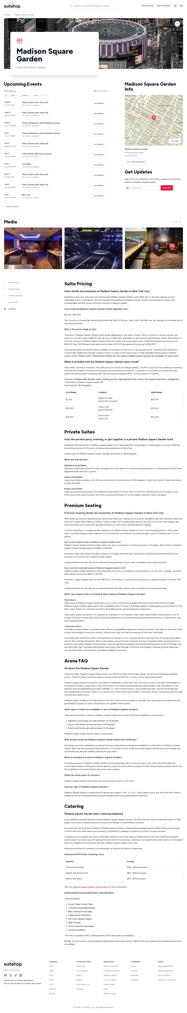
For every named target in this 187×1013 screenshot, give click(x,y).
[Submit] (71, 5)
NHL (51, 980)
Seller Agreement (166, 970)
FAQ (106, 989)
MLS (51, 984)
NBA (51, 970)
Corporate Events (112, 970)
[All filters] (6, 95)
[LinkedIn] (20, 975)
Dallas (79, 980)
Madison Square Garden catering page (90, 887)
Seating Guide (110, 975)
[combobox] (93, 5)
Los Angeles (82, 970)
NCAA (52, 993)
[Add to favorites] (177, 24)
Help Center (109, 984)
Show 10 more (12, 207)
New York (80, 966)
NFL (51, 966)
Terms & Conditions (167, 980)
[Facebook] (5, 975)
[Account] (181, 6)
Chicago (80, 989)
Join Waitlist (99, 103)
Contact (135, 980)
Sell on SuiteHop (163, 6)
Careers (134, 970)
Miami (79, 975)
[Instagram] (10, 975)
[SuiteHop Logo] (12, 6)
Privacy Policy (164, 975)
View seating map (138, 162)
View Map (175, 141)
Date (13, 95)
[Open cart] (175, 6)
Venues (7, 15)
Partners (135, 975)
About (134, 966)
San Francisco (82, 984)
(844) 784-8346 (12, 970)
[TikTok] (15, 975)
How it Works (110, 980)
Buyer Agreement (166, 966)
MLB (51, 975)
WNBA (52, 989)
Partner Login (110, 993)
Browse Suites (148, 6)
